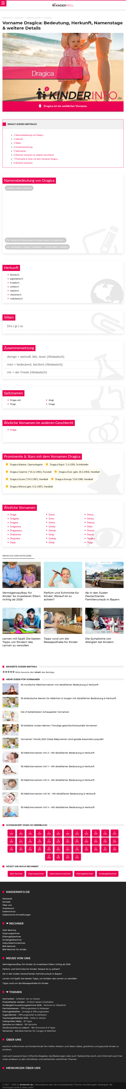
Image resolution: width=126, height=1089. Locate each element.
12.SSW (114, 833)
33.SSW (86, 849)
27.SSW (30, 849)
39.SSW (67, 857)
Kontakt (6, 902)
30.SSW (58, 849)
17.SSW (49, 841)
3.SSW (30, 833)
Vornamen (7, 1031)
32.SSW (77, 849)
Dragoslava (16, 530)
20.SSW (77, 841)
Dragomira (15, 526)
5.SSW (49, 833)
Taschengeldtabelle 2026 (15, 1018)
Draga (13, 514)
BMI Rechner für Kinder (14, 949)
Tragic (90, 542)
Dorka (52, 522)
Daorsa (90, 522)
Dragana (14, 518)
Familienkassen (10, 1008)
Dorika (52, 526)
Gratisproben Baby (12, 1021)
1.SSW (11, 833)
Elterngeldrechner (84, 874)
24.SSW (114, 841)
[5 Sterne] (13, 672)
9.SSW (86, 833)
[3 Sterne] (8, 672)
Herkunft (18, 139)
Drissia (90, 530)
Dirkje (52, 542)
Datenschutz (9, 911)
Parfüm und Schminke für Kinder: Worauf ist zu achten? (31, 969)
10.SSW (96, 833)
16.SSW (39, 841)
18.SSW (58, 841)
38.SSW (58, 857)
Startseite (7, 898)
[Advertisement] (63, 214)
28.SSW (39, 849)
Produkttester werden (13, 1002)
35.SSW (105, 849)
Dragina (14, 522)
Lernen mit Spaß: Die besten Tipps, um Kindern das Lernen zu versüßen (39, 978)
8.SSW (77, 833)
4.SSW (39, 833)
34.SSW (96, 849)
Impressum (8, 908)
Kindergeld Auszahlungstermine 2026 (21, 1005)
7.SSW (67, 833)
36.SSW (114, 849)
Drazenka (15, 538)
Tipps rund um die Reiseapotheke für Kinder (25, 983)
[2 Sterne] (6, 672)
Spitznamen (20, 151)
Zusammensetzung (23, 147)
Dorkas (52, 538)
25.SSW (11, 849)
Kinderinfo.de (26, 1084)
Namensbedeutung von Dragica (28, 135)
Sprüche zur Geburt (12, 1024)
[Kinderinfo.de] (63, 5)
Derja (51, 534)
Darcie (90, 534)
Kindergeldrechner (107, 874)
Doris (51, 518)
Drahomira (15, 534)
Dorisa (90, 518)
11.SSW (105, 833)
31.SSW (67, 849)
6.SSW (58, 833)
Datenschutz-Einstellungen (16, 914)
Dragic (13, 429)
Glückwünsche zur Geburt (15, 1027)
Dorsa (90, 514)
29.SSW (49, 849)
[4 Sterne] (11, 672)
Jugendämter (9, 1015)
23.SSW (105, 841)
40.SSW (77, 857)
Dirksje (52, 530)
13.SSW (11, 841)
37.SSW (49, 857)
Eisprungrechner (36, 874)
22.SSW (96, 841)
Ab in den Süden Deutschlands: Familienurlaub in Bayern (32, 974)
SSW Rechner (16, 874)
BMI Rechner (9, 946)
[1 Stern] (3, 672)
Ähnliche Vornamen (23, 163)
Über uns (7, 905)
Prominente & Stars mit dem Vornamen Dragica (36, 159)
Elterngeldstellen (11, 1011)
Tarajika (91, 538)
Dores (52, 514)
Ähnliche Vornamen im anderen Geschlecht (34, 155)
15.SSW (30, 841)
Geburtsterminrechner (60, 874)
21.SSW (86, 841)
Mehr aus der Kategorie (17, 555)
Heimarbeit (8, 998)
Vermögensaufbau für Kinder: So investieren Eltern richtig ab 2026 (36, 964)
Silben (17, 143)
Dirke (90, 526)
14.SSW (21, 841)
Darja (13, 542)
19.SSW (67, 841)
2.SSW (21, 833)
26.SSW (21, 849)
